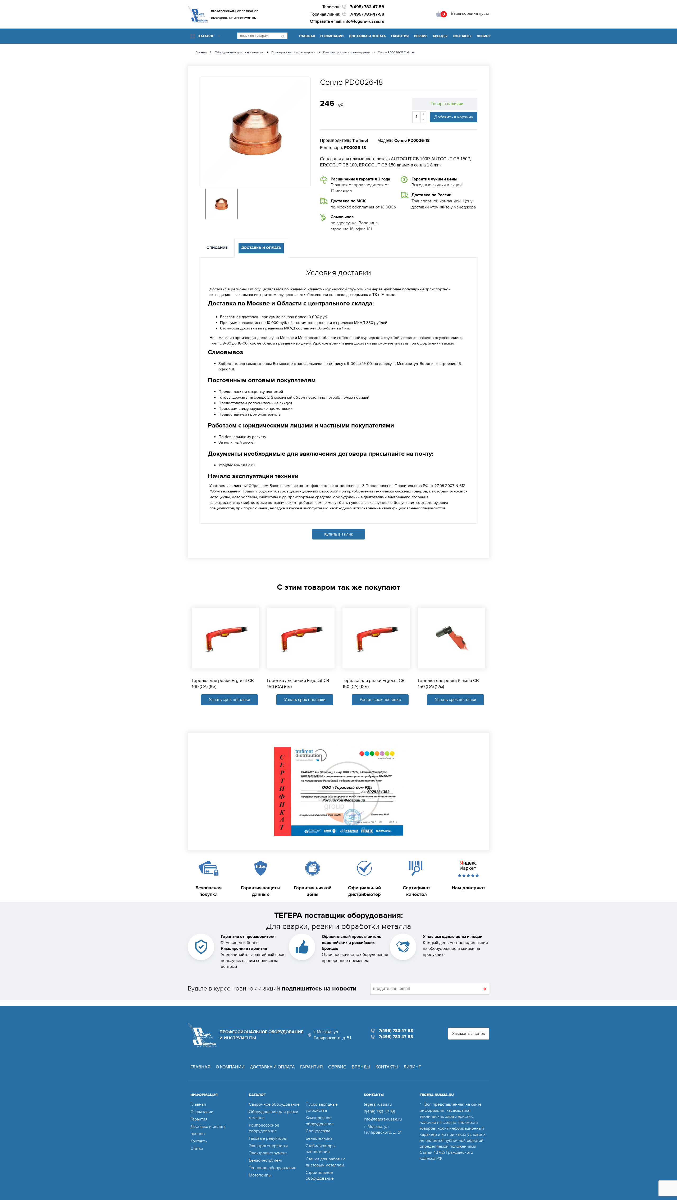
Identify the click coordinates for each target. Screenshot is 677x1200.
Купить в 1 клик (338, 534)
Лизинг (484, 36)
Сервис (421, 36)
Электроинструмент (268, 1153)
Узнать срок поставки (229, 699)
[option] (255, 132)
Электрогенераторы (268, 1145)
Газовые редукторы (268, 1138)
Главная (307, 36)
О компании (332, 36)
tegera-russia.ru (378, 1104)
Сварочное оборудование (274, 1104)
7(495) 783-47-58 (367, 7)
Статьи (196, 1148)
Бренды (440, 36)
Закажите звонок (468, 1033)
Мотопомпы (260, 1175)
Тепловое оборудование (272, 1167)
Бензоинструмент (265, 1160)
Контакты (462, 36)
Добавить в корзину (453, 117)
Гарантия (400, 36)
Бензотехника (319, 1138)
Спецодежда (318, 1131)
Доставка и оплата (367, 36)
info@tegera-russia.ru (363, 21)
